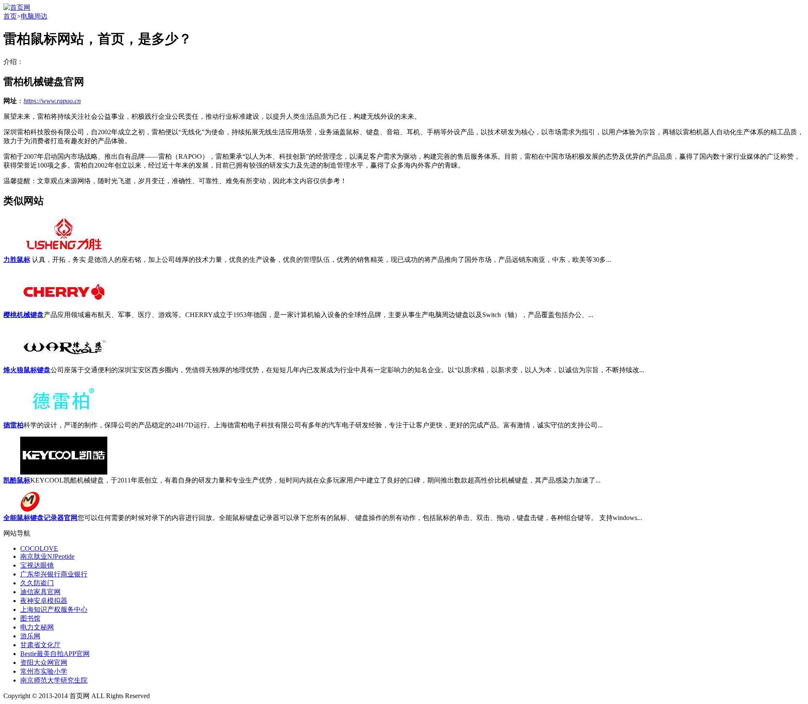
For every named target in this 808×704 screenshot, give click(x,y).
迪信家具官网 (40, 591)
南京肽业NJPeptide (47, 556)
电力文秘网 (37, 627)
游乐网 (30, 636)
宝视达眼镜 (37, 565)
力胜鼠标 (16, 259)
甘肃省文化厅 (40, 644)
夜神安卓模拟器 (43, 600)
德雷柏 (13, 425)
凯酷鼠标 (16, 480)
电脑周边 (34, 16)
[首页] (16, 7)
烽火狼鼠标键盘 (26, 369)
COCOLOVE (39, 548)
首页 (10, 16)
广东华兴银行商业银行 (54, 574)
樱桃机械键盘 (23, 314)
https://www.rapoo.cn (52, 100)
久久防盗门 (37, 583)
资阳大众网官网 (43, 662)
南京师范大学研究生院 (54, 680)
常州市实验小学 (43, 671)
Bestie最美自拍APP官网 (55, 653)
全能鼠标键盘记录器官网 (40, 517)
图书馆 (30, 618)
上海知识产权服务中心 (54, 609)
